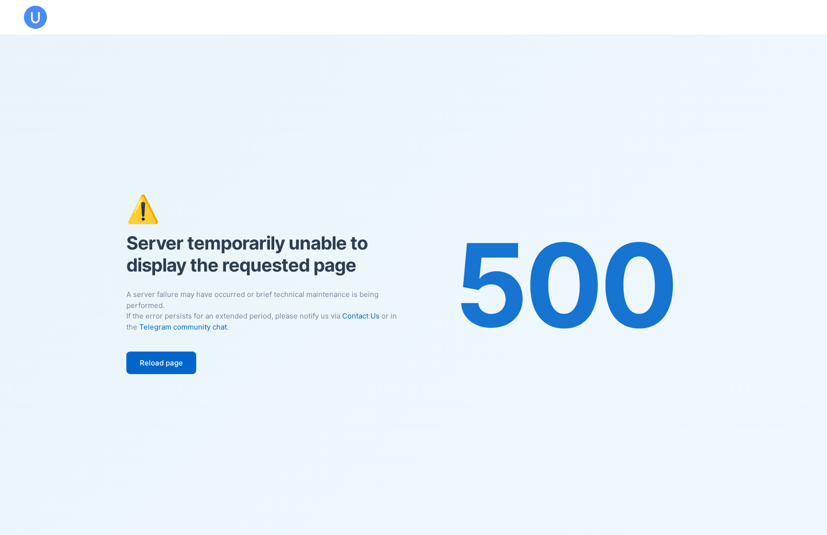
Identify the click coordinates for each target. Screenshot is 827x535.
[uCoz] (35, 17)
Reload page (161, 362)
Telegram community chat (183, 326)
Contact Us (361, 315)
